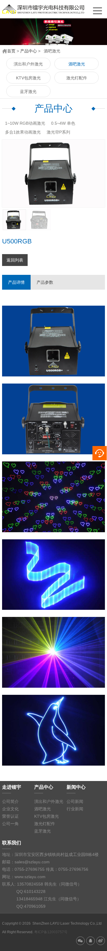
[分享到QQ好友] (90, 940)
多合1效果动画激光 (23, 132)
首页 (11, 51)
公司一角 (10, 823)
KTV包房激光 (28, 78)
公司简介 (10, 801)
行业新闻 (75, 808)
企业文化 (10, 808)
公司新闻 (75, 801)
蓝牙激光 (28, 91)
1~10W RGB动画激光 (25, 123)
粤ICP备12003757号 (50, 932)
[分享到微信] (80, 940)
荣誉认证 (10, 816)
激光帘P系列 (58, 132)
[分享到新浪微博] (100, 940)
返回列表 (15, 260)
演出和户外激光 (28, 64)
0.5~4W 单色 (63, 123)
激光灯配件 (76, 78)
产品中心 (28, 51)
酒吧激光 (76, 64)
